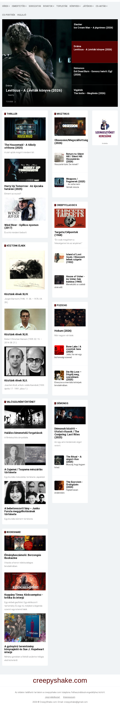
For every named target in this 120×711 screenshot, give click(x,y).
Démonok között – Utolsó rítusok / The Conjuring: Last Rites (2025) (67, 433)
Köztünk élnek (16, 245)
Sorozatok (35, 6)
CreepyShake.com (48, 702)
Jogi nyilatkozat (52, 697)
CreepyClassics (67, 205)
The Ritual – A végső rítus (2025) (74, 459)
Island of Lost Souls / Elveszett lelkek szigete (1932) (75, 258)
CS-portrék (8, 15)
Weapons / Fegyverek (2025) (75, 180)
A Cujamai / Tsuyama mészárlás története (23, 471)
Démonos (62, 403)
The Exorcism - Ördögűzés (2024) (74, 484)
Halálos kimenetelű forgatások (23, 432)
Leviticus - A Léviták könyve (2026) (34, 90)
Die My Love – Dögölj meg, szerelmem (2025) (73, 375)
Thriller (12, 113)
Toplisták (61, 6)
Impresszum (69, 697)
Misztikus (63, 113)
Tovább (9, 102)
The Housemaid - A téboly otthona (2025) (20, 146)
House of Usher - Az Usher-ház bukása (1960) (75, 279)
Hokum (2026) (63, 330)
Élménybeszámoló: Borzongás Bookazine (22, 556)
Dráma (9, 85)
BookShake (14, 532)
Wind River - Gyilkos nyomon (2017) (21, 226)
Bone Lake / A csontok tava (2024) (73, 349)
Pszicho (62, 305)
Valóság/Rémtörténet (21, 401)
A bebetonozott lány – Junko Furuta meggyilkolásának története (22, 511)
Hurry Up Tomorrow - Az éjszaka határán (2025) (23, 187)
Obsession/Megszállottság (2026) (71, 142)
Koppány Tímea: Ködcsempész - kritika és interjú (23, 596)
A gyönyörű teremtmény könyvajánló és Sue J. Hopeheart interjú (24, 649)
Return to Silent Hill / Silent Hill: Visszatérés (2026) (75, 158)
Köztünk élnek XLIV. (16, 294)
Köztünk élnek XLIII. (16, 334)
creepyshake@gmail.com (76, 702)
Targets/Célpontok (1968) (66, 234)
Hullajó (21, 15)
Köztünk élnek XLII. (16, 380)
